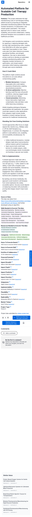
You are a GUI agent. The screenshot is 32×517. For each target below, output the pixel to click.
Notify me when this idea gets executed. (22, 317)
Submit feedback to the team (30, 258)
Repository (21, 2)
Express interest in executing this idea (11, 322)
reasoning (25, 244)
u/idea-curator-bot (23, 313)
